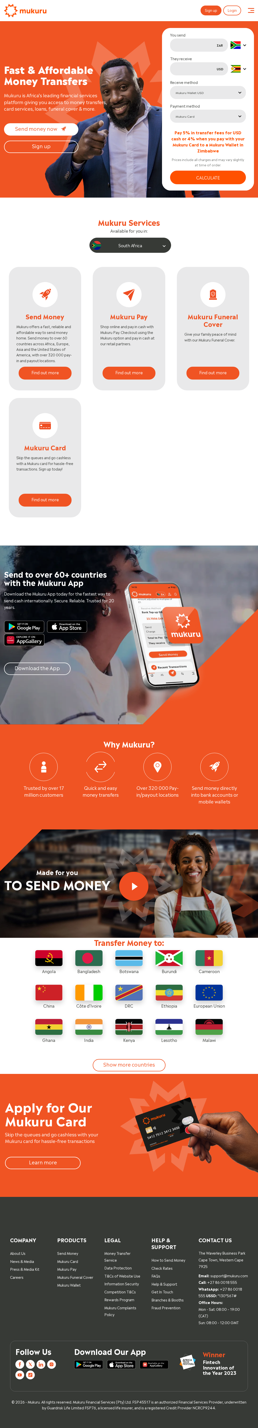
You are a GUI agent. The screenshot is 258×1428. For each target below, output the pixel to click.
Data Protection (118, 1267)
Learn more (43, 1162)
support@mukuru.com (229, 1275)
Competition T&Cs (120, 1291)
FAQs (155, 1275)
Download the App (37, 667)
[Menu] (251, 10)
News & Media (22, 1261)
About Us (17, 1253)
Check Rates (162, 1267)
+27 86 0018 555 (222, 1282)
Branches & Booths (167, 1299)
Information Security (121, 1283)
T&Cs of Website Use (122, 1275)
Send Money (67, 1253)
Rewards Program (119, 1299)
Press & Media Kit (24, 1268)
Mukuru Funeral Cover (75, 1277)
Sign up (211, 10)
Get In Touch (162, 1291)
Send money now (36, 128)
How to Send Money (168, 1259)
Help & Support (164, 1283)
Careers (16, 1277)
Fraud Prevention (165, 1307)
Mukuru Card (67, 1261)
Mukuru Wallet (69, 1284)
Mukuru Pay (66, 1268)
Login (232, 10)
